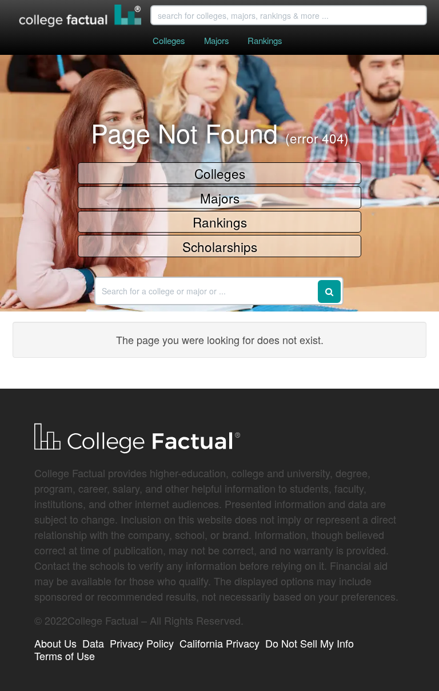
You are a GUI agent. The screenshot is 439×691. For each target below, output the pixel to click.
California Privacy (219, 643)
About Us (55, 643)
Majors (216, 40)
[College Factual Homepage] (80, 17)
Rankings (265, 40)
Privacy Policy (142, 643)
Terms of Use (64, 655)
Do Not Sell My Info (309, 643)
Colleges (169, 40)
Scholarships (219, 246)
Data (93, 643)
